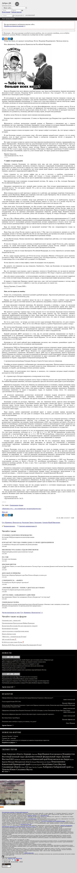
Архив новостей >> (8, 687)
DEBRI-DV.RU (19, 858)
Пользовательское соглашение (8, 812)
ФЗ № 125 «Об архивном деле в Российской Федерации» (53, 821)
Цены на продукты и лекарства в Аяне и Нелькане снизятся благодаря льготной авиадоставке (25, 681)
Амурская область (15, 754)
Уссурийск (39, 767)
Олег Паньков (70, 723)
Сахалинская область (11, 767)
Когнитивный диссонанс (10, 628)
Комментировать (9, 526)
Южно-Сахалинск (18, 769)
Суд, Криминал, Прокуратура (11, 522)
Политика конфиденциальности (21, 812)
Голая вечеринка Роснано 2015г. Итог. (11, 701)
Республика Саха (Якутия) (54, 764)
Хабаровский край (62, 767)
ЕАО (11, 759)
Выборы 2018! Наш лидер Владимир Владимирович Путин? (22, 645)
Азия (4, 754)
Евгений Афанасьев (68, 703)
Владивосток (68, 754)
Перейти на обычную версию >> (14, 26)
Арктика (34, 754)
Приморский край (21, 764)
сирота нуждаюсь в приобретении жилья (15, 631)
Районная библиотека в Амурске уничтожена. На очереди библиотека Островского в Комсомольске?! (27, 698)
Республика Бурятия (36, 764)
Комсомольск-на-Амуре (58, 759)
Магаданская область (23, 762)
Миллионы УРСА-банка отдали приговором (20, 550)
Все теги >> (6, 771)
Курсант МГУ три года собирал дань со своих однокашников (28, 542)
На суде (5, 557)
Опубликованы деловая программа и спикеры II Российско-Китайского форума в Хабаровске (25, 683)
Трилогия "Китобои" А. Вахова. (10, 736)
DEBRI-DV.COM (11, 858)
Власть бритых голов (9, 634)
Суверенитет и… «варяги (12, 580)
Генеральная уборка (16, 505)
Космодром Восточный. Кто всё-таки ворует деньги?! (19, 626)
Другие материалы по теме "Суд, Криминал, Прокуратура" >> (22, 612)
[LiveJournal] (11, 39)
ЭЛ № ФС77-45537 (32, 818)
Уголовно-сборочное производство (17, 535)
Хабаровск (48, 767)
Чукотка (5, 769)
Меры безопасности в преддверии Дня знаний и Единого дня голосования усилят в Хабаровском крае (27, 660)
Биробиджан (44, 754)
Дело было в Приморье (11, 573)
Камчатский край (40, 759)
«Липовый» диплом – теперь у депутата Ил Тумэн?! (23, 587)
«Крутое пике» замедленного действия (18, 595)
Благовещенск (56, 754)
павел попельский (69, 699)
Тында (30, 767)
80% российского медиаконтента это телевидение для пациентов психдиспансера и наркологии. (25, 740)
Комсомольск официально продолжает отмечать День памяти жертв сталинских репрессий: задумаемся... (28, 714)
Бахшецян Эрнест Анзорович (32, 522)
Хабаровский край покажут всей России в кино (14, 668)
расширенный (30, 15)
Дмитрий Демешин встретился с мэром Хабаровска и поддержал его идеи (20, 664)
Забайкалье (17, 759)
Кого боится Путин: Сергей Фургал (11, 718)
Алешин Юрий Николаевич (51, 522)
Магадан (11, 762)
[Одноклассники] (6, 39)
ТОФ (26, 767)
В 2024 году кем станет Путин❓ (13, 642)
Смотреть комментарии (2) (28, 526)
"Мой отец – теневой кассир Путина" (14, 636)
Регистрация (6, 12)
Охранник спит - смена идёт (11, 620)
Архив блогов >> (8, 725)
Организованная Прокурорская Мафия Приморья (18, 623)
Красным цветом (9, 564)
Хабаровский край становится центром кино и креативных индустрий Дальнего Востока (24, 670)
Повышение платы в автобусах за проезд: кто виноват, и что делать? (19, 721)
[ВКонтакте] (3, 39)
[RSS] (2, 807)
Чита (72, 767)
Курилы (5, 762)
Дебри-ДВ (6, 3)
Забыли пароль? (16, 12)
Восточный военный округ (13, 757)
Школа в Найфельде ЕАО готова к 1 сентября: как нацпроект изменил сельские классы (24, 662)
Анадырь (27, 754)
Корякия (72, 759)
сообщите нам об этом (28, 852)
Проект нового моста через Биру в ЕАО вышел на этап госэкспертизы (19, 677)
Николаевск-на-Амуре (43, 762)
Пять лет (5, 512)
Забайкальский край (26, 759)
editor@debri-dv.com (44, 815)
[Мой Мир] (9, 39)
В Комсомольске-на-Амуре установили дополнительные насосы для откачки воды (22, 666)
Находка (34, 762)
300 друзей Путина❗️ (9, 639)
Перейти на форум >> (9, 742)
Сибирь (23, 767)
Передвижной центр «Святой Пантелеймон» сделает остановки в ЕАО (19, 679)
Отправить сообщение (31, 815)
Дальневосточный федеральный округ (43, 756)
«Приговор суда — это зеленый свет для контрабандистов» (21, 508)
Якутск (29, 769)
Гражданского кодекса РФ (25, 824)
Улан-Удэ (34, 767)
